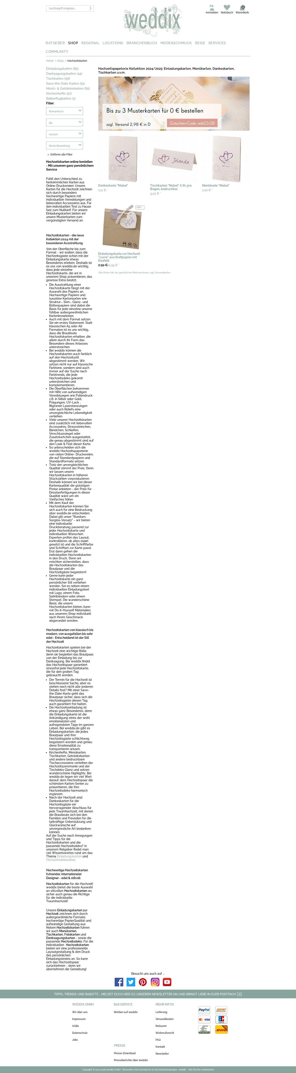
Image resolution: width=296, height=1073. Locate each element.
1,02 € (207, 190)
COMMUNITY (57, 52)
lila (50, 122)
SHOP (73, 43)
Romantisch (56, 111)
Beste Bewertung (59, 145)
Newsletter (162, 1053)
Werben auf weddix (126, 1012)
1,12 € (103, 190)
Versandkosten (165, 1019)
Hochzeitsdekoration (60, 860)
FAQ (158, 1039)
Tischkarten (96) (58, 79)
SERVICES (217, 43)
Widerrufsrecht (165, 1032)
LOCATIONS (113, 43)
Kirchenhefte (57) (59, 93)
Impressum (79, 1019)
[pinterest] (143, 982)
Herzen (53, 134)
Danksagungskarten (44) (64, 74)
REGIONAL (90, 43)
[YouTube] (167, 982)
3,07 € (155, 193)
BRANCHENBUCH (142, 43)
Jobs (75, 1039)
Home (50, 60)
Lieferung (161, 1012)
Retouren (161, 1026)
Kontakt (160, 1046)
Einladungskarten (69, 856)
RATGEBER (55, 43)
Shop (60, 60)
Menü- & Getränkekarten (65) (68, 88)
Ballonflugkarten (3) (60, 98)
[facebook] (119, 982)
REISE (200, 43)
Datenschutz (80, 1032)
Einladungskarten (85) (62, 69)
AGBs (75, 1026)
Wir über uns (80, 1012)
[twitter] (130, 982)
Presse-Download (125, 1053)
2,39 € (109, 265)
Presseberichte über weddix (131, 1060)
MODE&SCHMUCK (176, 43)
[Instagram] (155, 982)
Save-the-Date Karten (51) (65, 84)
